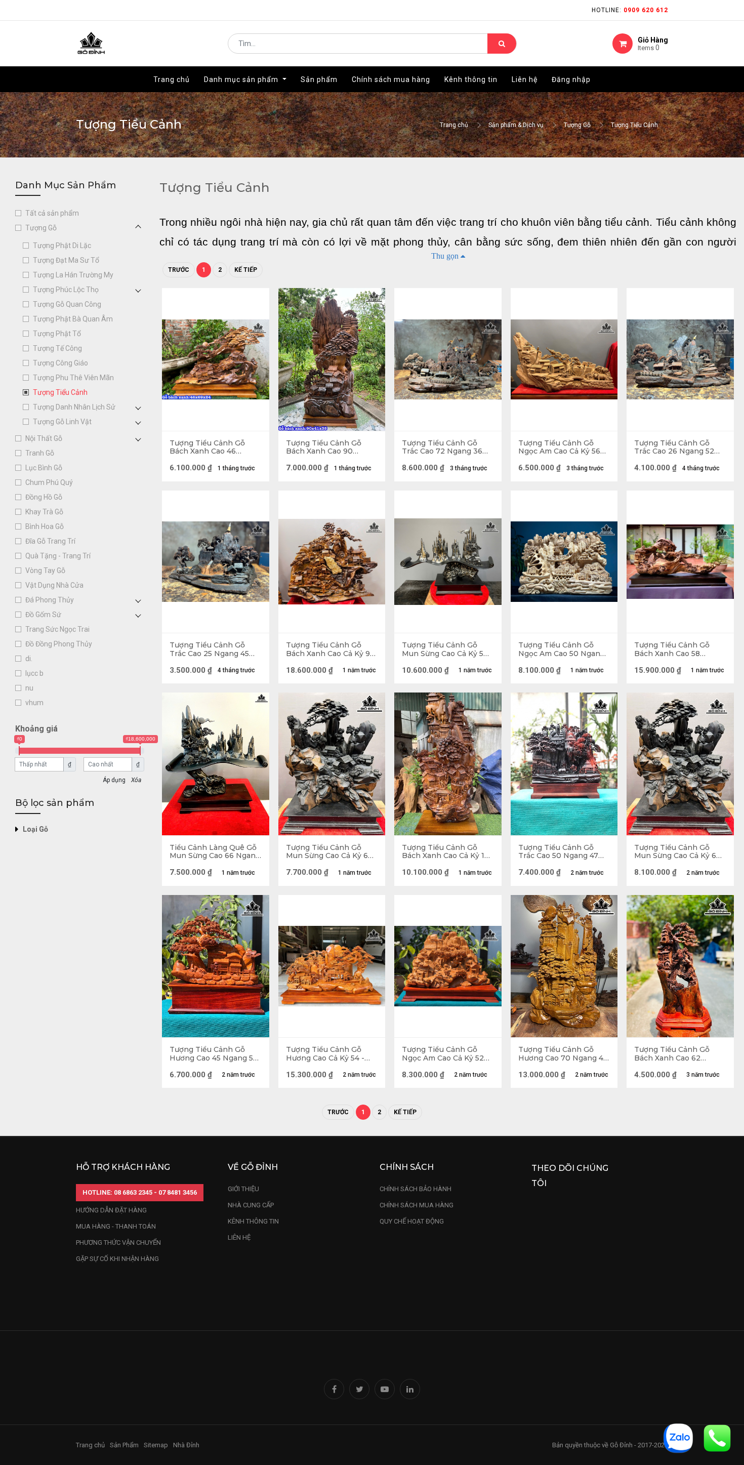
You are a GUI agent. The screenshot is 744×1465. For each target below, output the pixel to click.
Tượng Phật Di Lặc (62, 245)
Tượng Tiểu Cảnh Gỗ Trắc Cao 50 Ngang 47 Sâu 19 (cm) (558, 852)
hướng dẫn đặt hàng (111, 1210)
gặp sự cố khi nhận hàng (117, 1259)
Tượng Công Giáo (60, 363)
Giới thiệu (244, 1189)
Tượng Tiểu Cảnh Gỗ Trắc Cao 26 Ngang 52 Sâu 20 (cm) (674, 447)
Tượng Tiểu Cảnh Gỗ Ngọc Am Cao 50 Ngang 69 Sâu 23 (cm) (561, 649)
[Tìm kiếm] (501, 43)
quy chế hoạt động (412, 1221)
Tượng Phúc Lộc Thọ (66, 290)
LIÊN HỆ (239, 1237)
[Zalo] (678, 1437)
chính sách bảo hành (415, 1189)
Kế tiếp (245, 269)
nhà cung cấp (251, 1205)
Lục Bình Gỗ (43, 468)
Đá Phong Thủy (49, 600)
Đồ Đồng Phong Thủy (58, 644)
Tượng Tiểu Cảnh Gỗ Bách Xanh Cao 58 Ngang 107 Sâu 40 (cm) (676, 649)
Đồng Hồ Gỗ (43, 497)
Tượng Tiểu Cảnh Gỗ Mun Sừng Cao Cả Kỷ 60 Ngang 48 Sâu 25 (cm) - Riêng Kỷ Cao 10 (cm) (677, 852)
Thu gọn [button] (445, 256)
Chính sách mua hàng (416, 1205)
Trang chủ (454, 125)
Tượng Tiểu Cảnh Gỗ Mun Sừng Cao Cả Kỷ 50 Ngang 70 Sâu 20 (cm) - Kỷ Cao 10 (445, 649)
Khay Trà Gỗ (44, 512)
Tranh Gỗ (39, 453)
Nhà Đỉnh (187, 1445)
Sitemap (156, 1445)
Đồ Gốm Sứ (43, 615)
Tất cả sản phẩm (52, 213)
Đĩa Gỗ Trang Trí (50, 541)
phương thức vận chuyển (118, 1242)
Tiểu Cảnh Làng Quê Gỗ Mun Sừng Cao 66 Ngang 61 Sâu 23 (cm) (215, 852)
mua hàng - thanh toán (116, 1226)
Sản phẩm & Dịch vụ (516, 125)
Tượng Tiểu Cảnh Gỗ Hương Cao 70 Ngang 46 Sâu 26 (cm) (563, 1054)
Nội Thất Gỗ (43, 438)
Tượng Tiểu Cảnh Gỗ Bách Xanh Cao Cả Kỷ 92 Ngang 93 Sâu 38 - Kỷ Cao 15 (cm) (330, 649)
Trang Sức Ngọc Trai (57, 629)
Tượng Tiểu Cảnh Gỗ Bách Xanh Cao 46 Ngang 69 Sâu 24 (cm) (209, 447)
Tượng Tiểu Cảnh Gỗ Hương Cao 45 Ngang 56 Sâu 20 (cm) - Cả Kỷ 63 (214, 1054)
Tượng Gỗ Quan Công (67, 304)
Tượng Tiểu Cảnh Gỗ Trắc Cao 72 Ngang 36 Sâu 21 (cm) (442, 447)
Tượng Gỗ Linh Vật (62, 422)
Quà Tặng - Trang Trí (58, 556)
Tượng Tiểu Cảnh (634, 125)
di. (28, 659)
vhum (34, 703)
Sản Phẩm (124, 1445)
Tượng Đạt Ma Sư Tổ (66, 260)
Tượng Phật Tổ (57, 334)
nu (29, 688)
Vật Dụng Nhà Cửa (54, 585)
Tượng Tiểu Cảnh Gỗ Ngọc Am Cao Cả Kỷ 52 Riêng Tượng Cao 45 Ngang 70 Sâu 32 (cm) (443, 1054)
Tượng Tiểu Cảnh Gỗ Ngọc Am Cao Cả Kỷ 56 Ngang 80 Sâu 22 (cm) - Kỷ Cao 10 (560, 447)
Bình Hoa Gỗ (44, 526)
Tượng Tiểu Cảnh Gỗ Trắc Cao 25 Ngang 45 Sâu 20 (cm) (209, 649)
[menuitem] (171, 79)
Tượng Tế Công (57, 348)
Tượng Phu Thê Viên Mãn (73, 378)
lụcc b (34, 673)
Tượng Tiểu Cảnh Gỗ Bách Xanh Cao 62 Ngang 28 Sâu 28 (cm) (674, 1054)
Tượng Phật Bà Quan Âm (73, 319)
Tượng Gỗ (577, 125)
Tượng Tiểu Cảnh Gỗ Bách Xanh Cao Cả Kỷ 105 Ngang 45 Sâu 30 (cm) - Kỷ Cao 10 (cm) (447, 852)
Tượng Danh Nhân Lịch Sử (74, 407)
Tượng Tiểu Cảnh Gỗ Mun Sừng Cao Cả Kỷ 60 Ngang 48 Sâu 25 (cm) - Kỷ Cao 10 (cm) (329, 852)
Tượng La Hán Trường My (73, 275)
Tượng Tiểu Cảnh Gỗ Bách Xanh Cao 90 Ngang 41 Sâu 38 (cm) (325, 447)
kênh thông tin (253, 1221)
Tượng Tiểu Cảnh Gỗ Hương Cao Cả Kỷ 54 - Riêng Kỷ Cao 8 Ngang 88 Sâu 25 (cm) (326, 1054)
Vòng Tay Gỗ (45, 570)
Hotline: (630, 10)
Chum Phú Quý (49, 482)
